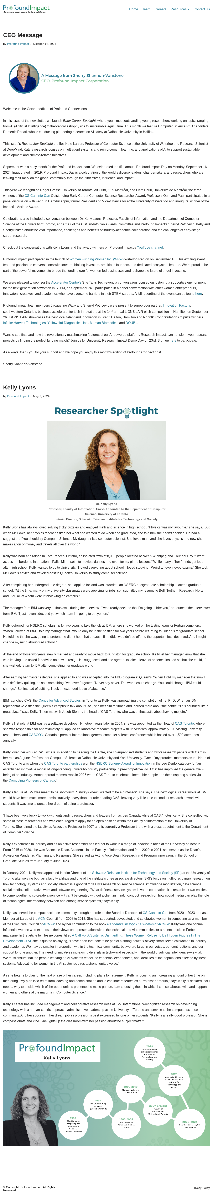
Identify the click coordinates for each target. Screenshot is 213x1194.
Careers (160, 9)
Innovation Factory (176, 305)
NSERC (101, 763)
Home (133, 9)
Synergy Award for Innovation (130, 763)
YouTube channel (150, 247)
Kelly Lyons (19, 387)
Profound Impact (18, 43)
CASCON (36, 735)
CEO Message (22, 35)
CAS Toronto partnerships (63, 763)
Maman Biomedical (104, 323)
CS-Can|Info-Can (37, 195)
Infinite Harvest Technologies (24, 323)
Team (146, 9)
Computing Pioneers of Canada (32, 780)
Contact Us (201, 9)
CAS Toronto (184, 723)
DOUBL (131, 323)
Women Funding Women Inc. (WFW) (96, 259)
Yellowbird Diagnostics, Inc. (67, 323)
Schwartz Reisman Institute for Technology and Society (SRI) (137, 873)
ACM (42, 918)
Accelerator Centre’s (66, 282)
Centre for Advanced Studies (59, 700)
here (198, 293)
